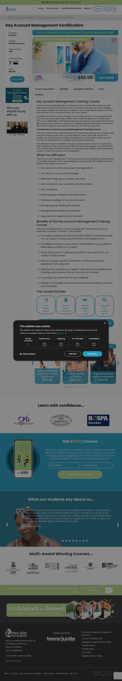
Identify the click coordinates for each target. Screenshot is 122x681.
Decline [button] (72, 354)
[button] (28, 354)
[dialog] (61, 340)
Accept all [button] (92, 354)
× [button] (105, 323)
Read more (62, 333)
